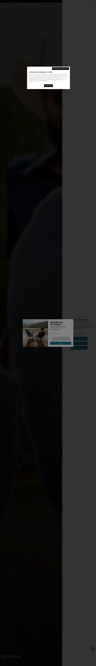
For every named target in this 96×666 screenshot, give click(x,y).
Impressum (31, 82)
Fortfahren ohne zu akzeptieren (60, 68)
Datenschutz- (57, 75)
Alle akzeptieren (48, 85)
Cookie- (63, 75)
